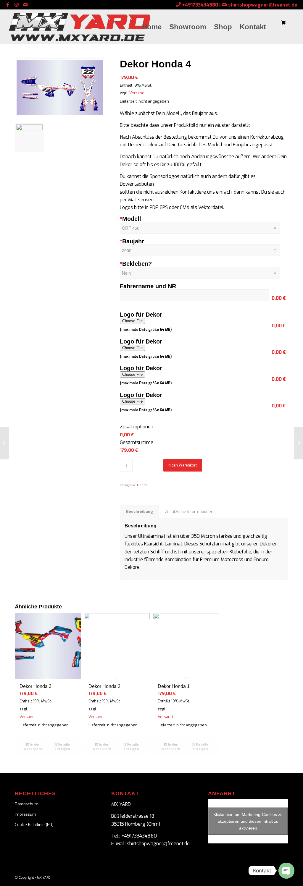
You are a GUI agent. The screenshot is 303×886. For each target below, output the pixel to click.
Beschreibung (139, 511)
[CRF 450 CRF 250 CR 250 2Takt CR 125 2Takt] (204, 228)
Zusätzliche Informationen (189, 511)
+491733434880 (200, 5)
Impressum (25, 814)
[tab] (139, 512)
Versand (136, 92)
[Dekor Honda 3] (4, 443)
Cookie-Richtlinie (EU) (34, 824)
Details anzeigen (62, 746)
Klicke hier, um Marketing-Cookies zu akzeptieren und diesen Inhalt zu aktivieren (248, 821)
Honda (142, 485)
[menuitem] (151, 27)
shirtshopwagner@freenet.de (262, 5)
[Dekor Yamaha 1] (298, 443)
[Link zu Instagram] (16, 4)
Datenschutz (26, 803)
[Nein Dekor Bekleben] (204, 272)
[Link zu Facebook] (7, 4)
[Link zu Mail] (25, 4)
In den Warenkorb (183, 465)
